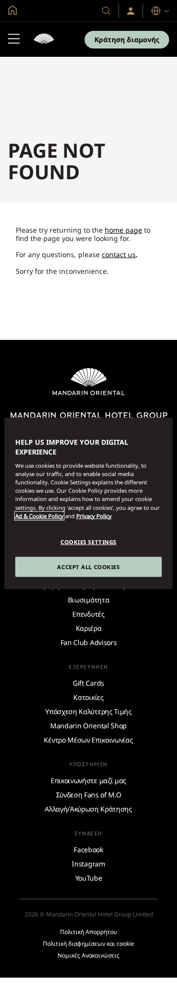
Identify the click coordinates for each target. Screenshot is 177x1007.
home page (123, 230)
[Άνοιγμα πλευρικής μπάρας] (14, 39)
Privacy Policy (94, 515)
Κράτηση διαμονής (126, 39)
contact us (119, 254)
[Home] (43, 40)
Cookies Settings (88, 541)
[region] (88, 503)
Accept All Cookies (88, 566)
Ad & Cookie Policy (39, 515)
